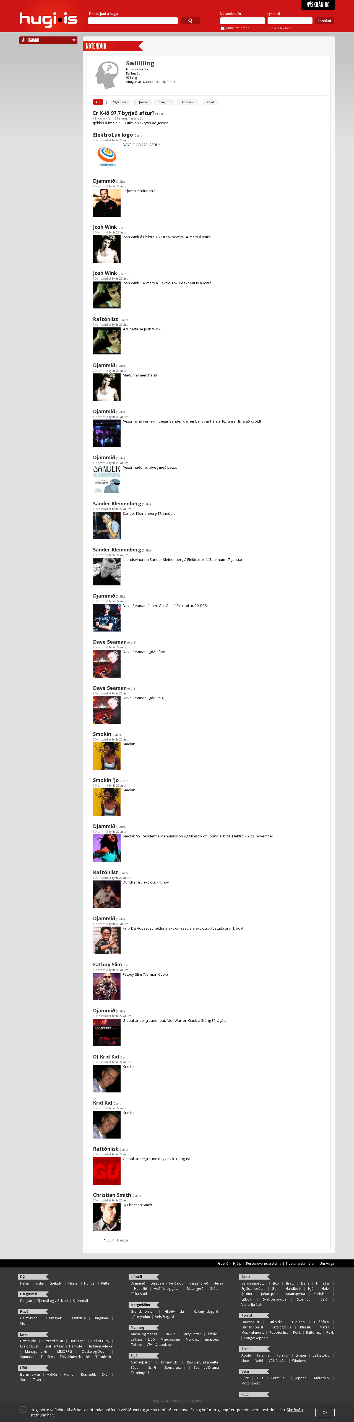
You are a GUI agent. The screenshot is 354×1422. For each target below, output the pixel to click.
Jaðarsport (269, 1293)
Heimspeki (54, 1318)
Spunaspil (27, 1356)
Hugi (245, 1394)
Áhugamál (31, 40)
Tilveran (101, 118)
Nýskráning (318, 5)
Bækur (170, 1334)
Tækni (246, 1348)
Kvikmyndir (169, 1362)
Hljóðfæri (321, 1322)
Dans (305, 1283)
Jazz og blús (281, 1327)
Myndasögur (170, 1339)
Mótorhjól (322, 1378)
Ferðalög (176, 1283)
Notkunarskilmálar (300, 1263)
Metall (324, 1327)
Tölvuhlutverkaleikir (75, 1356)
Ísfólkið (214, 1334)
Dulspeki (157, 1283)
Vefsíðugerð (164, 1316)
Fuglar (39, 1283)
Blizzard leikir (52, 1341)
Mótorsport (250, 1383)
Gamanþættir (141, 1362)
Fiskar (24, 1283)
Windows (299, 1360)
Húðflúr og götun (167, 1288)
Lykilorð (273, 13)
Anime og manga (144, 1334)
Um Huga (326, 1263)
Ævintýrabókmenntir (163, 1344)
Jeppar (300, 1378)
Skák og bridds (274, 1299)
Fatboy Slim (107, 964)
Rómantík (88, 1374)
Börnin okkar (30, 1374)
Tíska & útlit (140, 1293)
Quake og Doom (95, 1351)
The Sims (47, 1356)
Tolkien (136, 1344)
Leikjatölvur (322, 1355)
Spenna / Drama (206, 1367)
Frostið (222, 1263)
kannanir (187, 102)
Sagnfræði (78, 1318)
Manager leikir (36, 1351)
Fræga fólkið (198, 1283)
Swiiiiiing (140, 63)
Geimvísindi (29, 1318)
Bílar (245, 1378)
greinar (119, 102)
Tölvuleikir (103, 1356)
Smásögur (212, 1339)
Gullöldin (276, 1322)
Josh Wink (105, 227)
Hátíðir (52, 1374)
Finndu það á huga (103, 13)
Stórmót (303, 1299)
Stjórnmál (80, 1300)
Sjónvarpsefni (175, 1367)
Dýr (23, 1276)
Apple (246, 1355)
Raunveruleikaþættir (202, 1362)
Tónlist (247, 1315)
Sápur (135, 1367)
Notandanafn (230, 13)
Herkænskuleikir (100, 1346)
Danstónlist (151, 81)
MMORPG (64, 1351)
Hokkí (325, 1288)
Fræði (24, 1311)
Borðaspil (77, 1341)
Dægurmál (28, 1294)
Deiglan (26, 1300)
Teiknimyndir (141, 1372)
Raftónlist (105, 319)
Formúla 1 (279, 1378)
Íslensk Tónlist (252, 1327)
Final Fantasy (54, 1346)
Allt (98, 102)
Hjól (311, 1288)
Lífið (23, 1367)
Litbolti (246, 1299)
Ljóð (151, 1339)
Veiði (324, 1299)
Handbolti (293, 1288)
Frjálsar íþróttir (253, 1288)
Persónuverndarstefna (263, 1263)
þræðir (142, 102)
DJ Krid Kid (106, 1056)
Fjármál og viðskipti (52, 1300)
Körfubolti (321, 1293)
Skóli (105, 1374)
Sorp (24, 1379)
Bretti (290, 1283)
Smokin (102, 734)
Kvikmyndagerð (206, 1311)
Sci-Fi (152, 1367)
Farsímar (264, 1355)
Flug (260, 1378)
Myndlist (192, 1339)
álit (210, 102)
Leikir (24, 1334)
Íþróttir (247, 1293)
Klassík (305, 1327)
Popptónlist (278, 1332)
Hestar (73, 1283)
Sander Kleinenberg (117, 503)
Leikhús (136, 1339)
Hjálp (237, 1263)
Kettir (105, 1283)
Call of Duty (100, 1341)
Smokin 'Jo (106, 780)
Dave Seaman (110, 641)
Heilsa (218, 1283)
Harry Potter (191, 1334)
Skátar (215, 1288)
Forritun (283, 1355)
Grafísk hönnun (143, 1311)
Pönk (297, 1332)
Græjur (300, 1355)
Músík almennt (252, 1332)
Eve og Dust (29, 1346)
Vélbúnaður (278, 1360)
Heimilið (140, 1288)
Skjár (135, 1355)
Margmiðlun (140, 1304)
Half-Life (75, 1346)
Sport (245, 1276)
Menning (137, 1327)
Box (276, 1283)
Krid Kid (102, 1102)
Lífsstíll (136, 1276)
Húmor (69, 1374)
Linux (245, 1360)
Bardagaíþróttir (253, 1283)
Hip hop (298, 1322)
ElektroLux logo (113, 134)
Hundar (90, 1283)
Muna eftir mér (237, 28)
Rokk (330, 1332)
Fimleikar (323, 1283)
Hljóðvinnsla (174, 1311)
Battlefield (28, 1341)
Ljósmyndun (140, 1316)
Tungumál (101, 1318)
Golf (275, 1288)
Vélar (245, 1371)
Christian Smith (112, 1195)
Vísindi (25, 1323)
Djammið (168, 81)
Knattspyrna (295, 1293)
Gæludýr (56, 1283)
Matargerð (195, 1288)
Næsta (122, 1240)
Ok (324, 1412)
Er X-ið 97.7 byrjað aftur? (124, 113)
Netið (259, 1360)
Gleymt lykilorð (279, 28)
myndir (164, 102)
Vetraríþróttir (251, 1304)
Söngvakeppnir (256, 1338)
